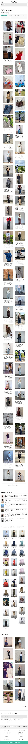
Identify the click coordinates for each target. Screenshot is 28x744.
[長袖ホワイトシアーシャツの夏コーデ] (8, 293)
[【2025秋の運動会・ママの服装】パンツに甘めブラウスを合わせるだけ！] (20, 301)
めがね (7, 721)
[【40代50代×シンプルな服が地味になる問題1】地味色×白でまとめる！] (20, 218)
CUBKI (14, 1)
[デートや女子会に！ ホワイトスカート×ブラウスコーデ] (8, 670)
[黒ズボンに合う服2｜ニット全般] (8, 183)
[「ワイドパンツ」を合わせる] (20, 236)
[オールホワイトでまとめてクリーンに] (20, 147)
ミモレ (22, 719)
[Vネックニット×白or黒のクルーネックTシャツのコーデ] (20, 272)
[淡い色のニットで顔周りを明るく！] (8, 52)
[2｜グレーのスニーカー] (8, 385)
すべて (24, 15)
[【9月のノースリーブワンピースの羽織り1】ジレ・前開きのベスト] (20, 670)
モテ (10, 719)
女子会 (2, 719)
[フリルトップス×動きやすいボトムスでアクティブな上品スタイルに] (20, 695)
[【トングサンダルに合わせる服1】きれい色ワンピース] (8, 697)
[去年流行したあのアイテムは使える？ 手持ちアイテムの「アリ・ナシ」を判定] (8, 642)
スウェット (3, 721)
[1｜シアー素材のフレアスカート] (8, 402)
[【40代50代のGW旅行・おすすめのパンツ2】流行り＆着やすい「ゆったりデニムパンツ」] (20, 129)
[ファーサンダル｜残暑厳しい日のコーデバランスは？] (8, 275)
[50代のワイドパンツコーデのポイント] (20, 643)
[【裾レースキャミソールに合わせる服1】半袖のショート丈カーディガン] (20, 337)
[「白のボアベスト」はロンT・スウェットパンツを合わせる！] (20, 395)
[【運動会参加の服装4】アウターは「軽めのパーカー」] (8, 121)
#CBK (13, 742)
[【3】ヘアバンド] (8, 368)
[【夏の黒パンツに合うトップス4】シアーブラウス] (8, 685)
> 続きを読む (11, 132)
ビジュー (18, 719)
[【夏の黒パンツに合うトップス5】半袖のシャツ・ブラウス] (20, 682)
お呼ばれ (14, 719)
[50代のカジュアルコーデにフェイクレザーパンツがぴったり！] (8, 419)
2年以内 (4, 15)
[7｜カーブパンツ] (20, 201)
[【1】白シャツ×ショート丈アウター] (8, 349)
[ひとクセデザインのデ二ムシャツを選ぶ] (8, 256)
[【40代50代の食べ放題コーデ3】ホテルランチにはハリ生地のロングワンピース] (20, 412)
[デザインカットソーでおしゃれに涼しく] (20, 656)
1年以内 (10, 15)
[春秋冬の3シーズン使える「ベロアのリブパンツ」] (8, 330)
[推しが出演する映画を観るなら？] (8, 312)
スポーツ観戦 (7, 719)
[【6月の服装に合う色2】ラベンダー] (8, 438)
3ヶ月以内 (17, 15)
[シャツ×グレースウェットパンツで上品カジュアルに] (8, 456)
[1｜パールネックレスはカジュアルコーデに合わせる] (20, 318)
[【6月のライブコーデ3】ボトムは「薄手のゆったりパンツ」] (8, 237)
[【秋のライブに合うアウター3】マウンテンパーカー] (20, 456)
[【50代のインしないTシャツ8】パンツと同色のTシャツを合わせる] (8, 654)
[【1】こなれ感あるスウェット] (8, 139)
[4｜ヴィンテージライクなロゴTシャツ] (20, 253)
